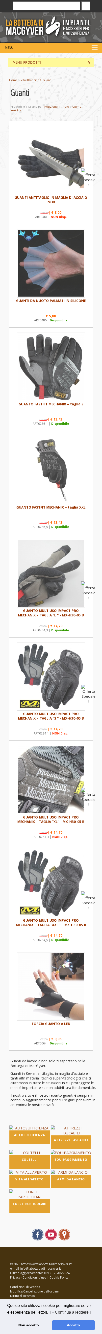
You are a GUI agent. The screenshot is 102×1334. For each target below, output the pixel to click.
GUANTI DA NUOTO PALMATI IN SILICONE (51, 301)
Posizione (51, 106)
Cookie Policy (59, 1277)
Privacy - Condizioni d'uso (28, 1277)
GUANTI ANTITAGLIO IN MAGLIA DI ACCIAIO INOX (51, 199)
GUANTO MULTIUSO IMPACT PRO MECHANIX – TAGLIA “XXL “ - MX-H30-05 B (51, 922)
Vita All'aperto (30, 80)
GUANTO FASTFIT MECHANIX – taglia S (51, 404)
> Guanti (45, 80)
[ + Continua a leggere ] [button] (70, 1312)
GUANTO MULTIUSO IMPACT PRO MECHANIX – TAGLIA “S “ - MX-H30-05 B (51, 716)
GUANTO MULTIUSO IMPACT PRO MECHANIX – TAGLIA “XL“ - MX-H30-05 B (50, 819)
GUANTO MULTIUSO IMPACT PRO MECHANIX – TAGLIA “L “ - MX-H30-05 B (51, 612)
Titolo (65, 106)
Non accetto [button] (28, 1325)
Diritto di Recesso (22, 1296)
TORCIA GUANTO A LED (50, 1024)
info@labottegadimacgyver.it (40, 1268)
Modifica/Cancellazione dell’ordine (34, 1291)
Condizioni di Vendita (25, 1287)
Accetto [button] (73, 1325)
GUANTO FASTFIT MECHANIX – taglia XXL (51, 507)
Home (13, 80)
